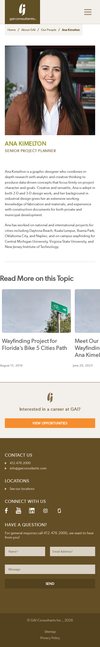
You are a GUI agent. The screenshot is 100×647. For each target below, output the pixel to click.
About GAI (28, 30)
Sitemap (50, 632)
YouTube (18, 510)
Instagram (45, 510)
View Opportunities (50, 423)
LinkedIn (31, 510)
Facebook (6, 510)
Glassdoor (59, 511)
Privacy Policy (50, 638)
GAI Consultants (22, 12)
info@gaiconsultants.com (28, 468)
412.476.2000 (20, 463)
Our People (48, 30)
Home (12, 30)
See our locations (22, 489)
